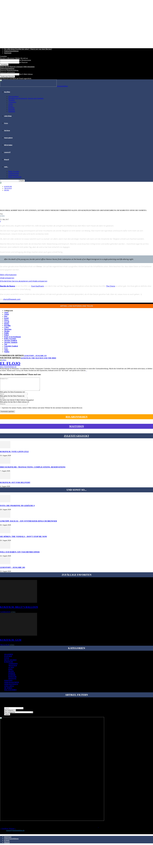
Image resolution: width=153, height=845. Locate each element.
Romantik (11, 109)
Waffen (6, 352)
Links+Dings (8, 116)
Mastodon (76, 426)
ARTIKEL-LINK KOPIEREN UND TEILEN (76, 306)
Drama (10, 106)
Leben (6, 327)
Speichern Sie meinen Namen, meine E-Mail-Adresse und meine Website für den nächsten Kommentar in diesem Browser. (42, 408)
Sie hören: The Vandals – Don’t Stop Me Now (23, 536)
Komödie (11, 108)
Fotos (6, 123)
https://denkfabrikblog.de (8, 367)
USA (6, 348)
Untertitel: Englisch (11, 346)
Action (10, 104)
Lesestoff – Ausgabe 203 (12, 567)
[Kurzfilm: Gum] (18, 635)
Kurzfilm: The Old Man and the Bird (38, 358)
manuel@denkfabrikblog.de (15, 830)
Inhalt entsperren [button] (7, 278)
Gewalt (6, 322)
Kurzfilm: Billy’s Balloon (19, 607)
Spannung (11, 111)
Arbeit (6, 314)
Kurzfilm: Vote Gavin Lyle (14, 452)
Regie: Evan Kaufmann (12, 337)
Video (6, 350)
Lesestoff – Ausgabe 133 (35, 355)
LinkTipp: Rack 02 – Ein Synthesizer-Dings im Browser (28, 521)
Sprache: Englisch (10, 340)
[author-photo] (3, 360)
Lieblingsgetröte (13, 173)
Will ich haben (8, 145)
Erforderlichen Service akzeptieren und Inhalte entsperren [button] (23, 281)
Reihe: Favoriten (13, 171)
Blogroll (6, 159)
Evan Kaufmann (37, 286)
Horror (11, 673)
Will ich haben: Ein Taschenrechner (20, 552)
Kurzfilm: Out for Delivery (15, 482)
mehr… (6, 167)
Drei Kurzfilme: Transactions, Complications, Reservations (32, 467)
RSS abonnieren (76, 416)
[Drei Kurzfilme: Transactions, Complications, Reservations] (5, 463)
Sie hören (7, 130)
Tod (5, 344)
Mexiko (6, 331)
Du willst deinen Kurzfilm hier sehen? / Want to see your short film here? (28, 49)
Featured (8, 656)
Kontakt (6, 840)
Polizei (6, 335)
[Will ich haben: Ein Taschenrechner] (5, 548)
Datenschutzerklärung (11, 51)
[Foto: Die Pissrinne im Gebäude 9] (5, 502)
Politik (6, 333)
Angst (6, 312)
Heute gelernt (8, 138)
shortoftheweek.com (11, 299)
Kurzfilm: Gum (10, 640)
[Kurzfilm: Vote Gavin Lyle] (5, 448)
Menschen (7, 329)
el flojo (2, 216)
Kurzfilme (7, 92)
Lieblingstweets (13, 175)
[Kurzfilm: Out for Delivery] (5, 478)
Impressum (7, 53)
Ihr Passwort (23, 62)
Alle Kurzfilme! (13, 96)
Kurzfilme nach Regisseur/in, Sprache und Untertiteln (26, 98)
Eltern (6, 320)
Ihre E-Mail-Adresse (26, 74)
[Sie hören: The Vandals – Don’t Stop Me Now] (5, 533)
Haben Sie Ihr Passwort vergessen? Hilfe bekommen (17, 67)
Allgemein (8, 654)
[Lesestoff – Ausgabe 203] (5, 563)
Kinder (6, 324)
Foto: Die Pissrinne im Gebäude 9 (17, 506)
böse (5, 316)
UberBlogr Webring (7, 828)
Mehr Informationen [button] (8, 274)
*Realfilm (11, 100)
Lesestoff (7, 152)
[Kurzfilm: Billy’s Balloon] (18, 602)
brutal (6, 318)
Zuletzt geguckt (76, 435)
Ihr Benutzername (25, 60)
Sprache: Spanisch (10, 342)
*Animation (12, 102)
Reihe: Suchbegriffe (14, 177)
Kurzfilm (7, 325)
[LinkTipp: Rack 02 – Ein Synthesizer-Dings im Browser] (5, 517)
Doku (10, 669)
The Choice (110, 286)
